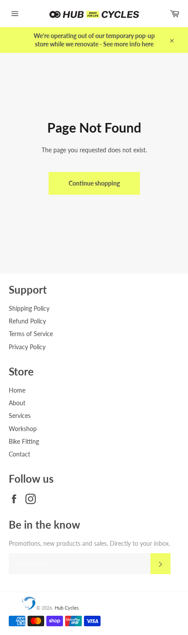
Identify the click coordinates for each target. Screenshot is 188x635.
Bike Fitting (24, 441)
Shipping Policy (29, 308)
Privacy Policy (27, 347)
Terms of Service (31, 333)
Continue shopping (94, 183)
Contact (19, 454)
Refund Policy (27, 321)
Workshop (23, 428)
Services (20, 415)
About (17, 403)
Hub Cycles (67, 607)
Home (17, 390)
